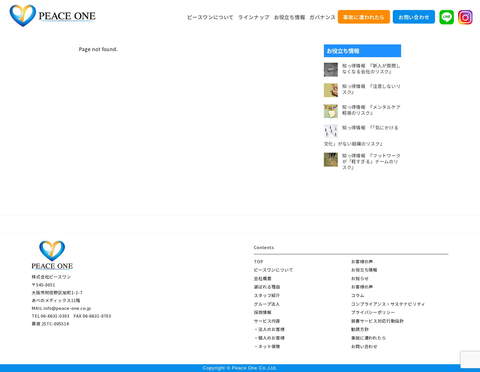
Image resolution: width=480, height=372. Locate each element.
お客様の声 (362, 261)
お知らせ (360, 278)
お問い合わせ (414, 17)
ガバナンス (322, 17)
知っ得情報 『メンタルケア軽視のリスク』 (371, 110)
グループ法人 (267, 304)
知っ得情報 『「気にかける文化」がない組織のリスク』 (361, 136)
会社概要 (262, 278)
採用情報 (262, 312)
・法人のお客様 (269, 329)
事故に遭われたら (364, 17)
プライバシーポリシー (373, 312)
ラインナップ (253, 17)
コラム (357, 295)
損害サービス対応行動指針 (377, 321)
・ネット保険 (267, 346)
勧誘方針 (360, 329)
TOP (258, 261)
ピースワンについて (210, 17)
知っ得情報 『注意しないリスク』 (371, 89)
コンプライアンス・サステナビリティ (388, 304)
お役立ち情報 (289, 17)
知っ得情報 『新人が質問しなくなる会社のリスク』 (371, 68)
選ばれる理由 (267, 287)
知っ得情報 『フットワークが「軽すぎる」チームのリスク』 (371, 161)
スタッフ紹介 (267, 295)
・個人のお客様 (269, 338)
